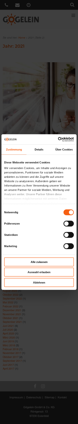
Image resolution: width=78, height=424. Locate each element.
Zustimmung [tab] (14, 149)
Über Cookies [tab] (64, 149)
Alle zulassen (39, 261)
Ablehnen (39, 282)
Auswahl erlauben (39, 272)
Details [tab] (39, 149)
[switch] (68, 223)
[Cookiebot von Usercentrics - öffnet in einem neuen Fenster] (58, 139)
